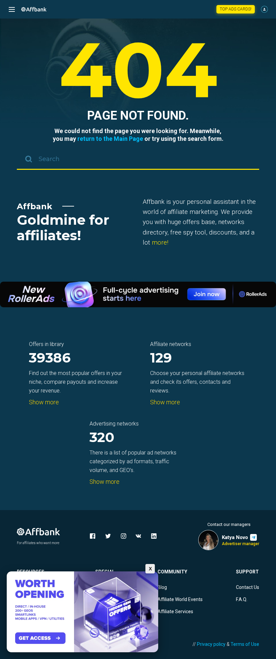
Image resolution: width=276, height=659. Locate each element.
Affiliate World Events (180, 599)
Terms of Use (245, 644)
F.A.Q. (241, 599)
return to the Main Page (110, 138)
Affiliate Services (175, 611)
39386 (50, 358)
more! (160, 242)
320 (102, 438)
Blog (162, 587)
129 (161, 358)
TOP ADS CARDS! (235, 9)
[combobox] (138, 160)
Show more (44, 402)
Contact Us (247, 587)
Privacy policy (211, 644)
